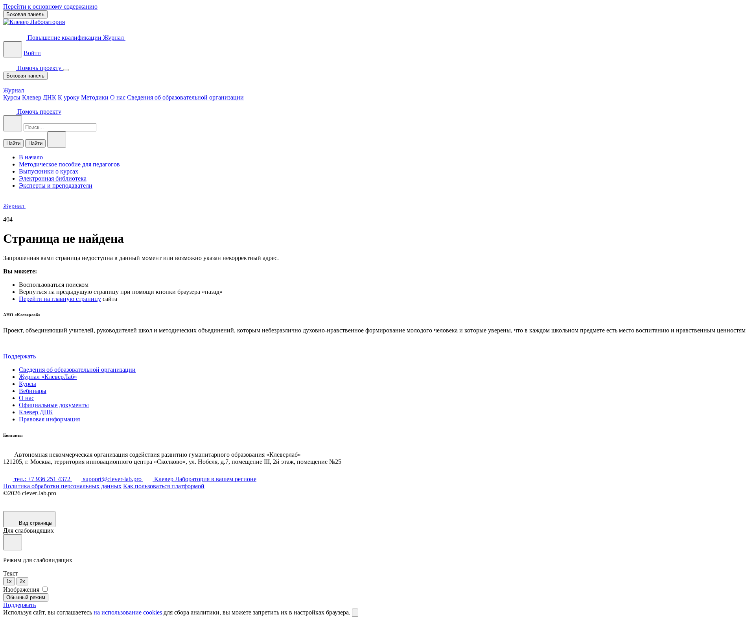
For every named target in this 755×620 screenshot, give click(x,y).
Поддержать (19, 356)
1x (9, 581)
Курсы (11, 97)
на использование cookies (128, 612)
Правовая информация (49, 419)
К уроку (68, 97)
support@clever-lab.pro (112, 479)
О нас (117, 97)
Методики (95, 97)
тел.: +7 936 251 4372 (42, 479)
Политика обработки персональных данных (62, 486)
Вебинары (32, 391)
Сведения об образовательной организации (185, 97)
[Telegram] (22, 349)
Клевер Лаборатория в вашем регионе (204, 479)
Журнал (114, 37)
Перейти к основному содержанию (50, 6)
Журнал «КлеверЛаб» (48, 376)
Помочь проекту (39, 68)
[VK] (9, 349)
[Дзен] (34, 349)
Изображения (22, 589)
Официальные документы (54, 405)
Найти (13, 143)
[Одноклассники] (47, 349)
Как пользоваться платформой (163, 486)
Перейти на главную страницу (60, 298)
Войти (32, 53)
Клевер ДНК (39, 97)
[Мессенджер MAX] (58, 349)
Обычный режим (25, 597)
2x (22, 581)
